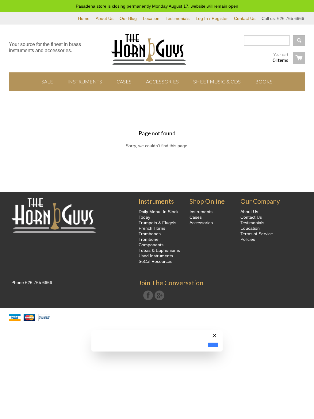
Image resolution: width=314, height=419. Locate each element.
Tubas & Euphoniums (159, 250)
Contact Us (244, 18)
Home (84, 18)
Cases (196, 217)
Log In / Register (212, 18)
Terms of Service (256, 233)
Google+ (159, 295)
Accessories (201, 222)
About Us (104, 18)
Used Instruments (156, 255)
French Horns (152, 228)
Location (151, 18)
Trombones (150, 233)
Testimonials (178, 18)
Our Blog (128, 18)
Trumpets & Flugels (157, 222)
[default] (213, 345)
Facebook (148, 295)
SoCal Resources (155, 261)
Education (250, 228)
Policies (247, 239)
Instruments (201, 211)
